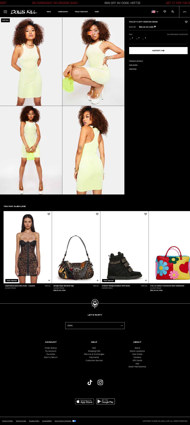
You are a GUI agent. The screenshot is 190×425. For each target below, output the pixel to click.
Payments (94, 357)
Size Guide (137, 354)
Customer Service (94, 360)
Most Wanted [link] (81, 12)
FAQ (94, 348)
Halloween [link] (63, 12)
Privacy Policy (7, 421)
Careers (137, 357)
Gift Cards (137, 360)
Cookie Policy (34, 421)
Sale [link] (97, 12)
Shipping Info (94, 351)
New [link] (49, 12)
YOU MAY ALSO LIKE (15, 206)
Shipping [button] (132, 69)
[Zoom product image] (31, 61)
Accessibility (47, 421)
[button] (54, 2)
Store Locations (137, 351)
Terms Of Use (21, 421)
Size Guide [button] (133, 65)
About (137, 348)
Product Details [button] (136, 61)
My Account (50, 351)
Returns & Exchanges (94, 354)
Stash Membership (137, 367)
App (137, 363)
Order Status (51, 348)
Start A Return (50, 357)
